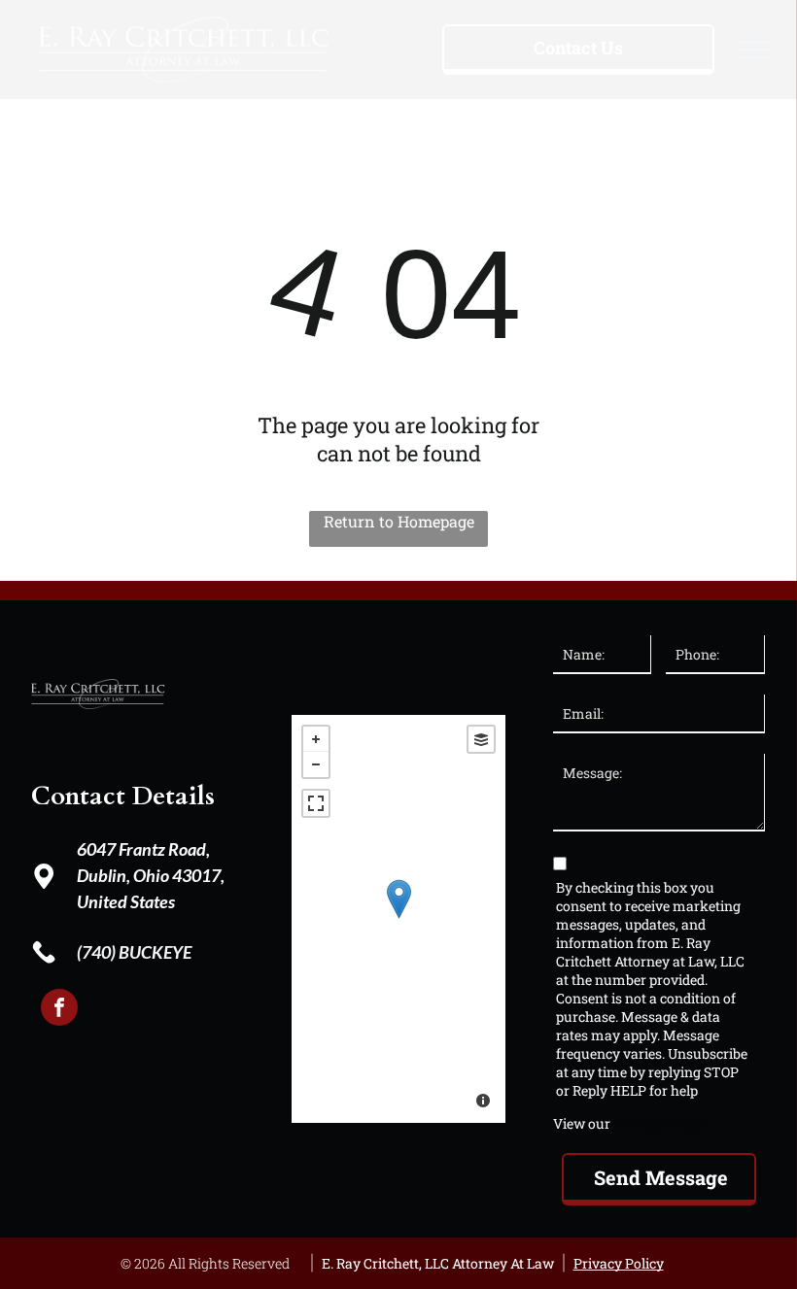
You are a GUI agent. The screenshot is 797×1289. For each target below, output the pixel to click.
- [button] (316, 764)
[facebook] (59, 1010)
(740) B (103, 952)
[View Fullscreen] (316, 803)
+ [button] (316, 739)
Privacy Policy (658, 1123)
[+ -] (398, 919)
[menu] (754, 49)
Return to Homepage (399, 521)
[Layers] (481, 739)
